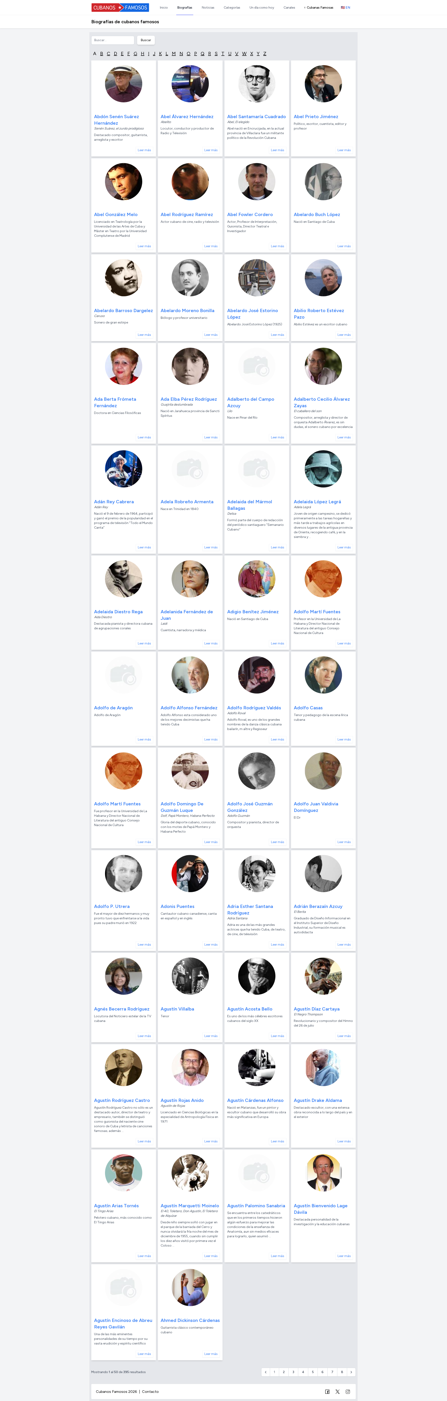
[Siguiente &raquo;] (351, 1372)
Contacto (150, 1391)
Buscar (146, 40)
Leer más (144, 150)
